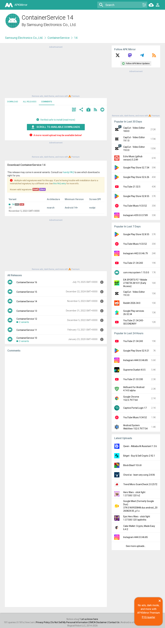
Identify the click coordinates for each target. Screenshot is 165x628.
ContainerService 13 (26, 311)
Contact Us (113, 622)
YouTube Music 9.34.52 (135, 417)
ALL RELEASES (29, 102)
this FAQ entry (59, 183)
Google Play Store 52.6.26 (136, 177)
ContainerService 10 (26, 338)
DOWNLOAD (12, 102)
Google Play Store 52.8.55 (136, 196)
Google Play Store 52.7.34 (136, 167)
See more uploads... (136, 546)
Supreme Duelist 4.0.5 (134, 369)
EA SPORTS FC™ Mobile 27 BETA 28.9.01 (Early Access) (135, 282)
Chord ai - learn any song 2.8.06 (139, 475)
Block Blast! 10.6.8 (132, 465)
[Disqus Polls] (55, 395)
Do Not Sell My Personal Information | (70, 622)
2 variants (24, 322)
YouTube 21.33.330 (133, 379)
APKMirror (21, 4)
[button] (74, 110)
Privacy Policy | (43, 622)
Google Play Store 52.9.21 (136, 350)
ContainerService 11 (26, 330)
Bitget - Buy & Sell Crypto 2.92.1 (139, 455)
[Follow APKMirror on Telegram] (142, 56)
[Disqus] (55, 479)
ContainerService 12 (26, 319)
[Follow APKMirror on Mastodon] (130, 56)
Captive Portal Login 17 (135, 408)
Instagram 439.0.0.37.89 (135, 215)
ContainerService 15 (26, 292)
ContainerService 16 (26, 282)
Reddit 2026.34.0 (131, 303)
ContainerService (59, 37)
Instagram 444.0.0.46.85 (135, 360)
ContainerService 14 (26, 301)
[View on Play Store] (88, 110)
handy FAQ (68, 172)
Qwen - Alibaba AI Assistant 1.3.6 (140, 446)
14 (13, 204)
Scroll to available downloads (58, 126)
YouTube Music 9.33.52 (135, 205)
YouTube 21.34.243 (133, 263)
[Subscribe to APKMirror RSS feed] (154, 56)
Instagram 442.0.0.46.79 (135, 253)
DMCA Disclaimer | (98, 622)
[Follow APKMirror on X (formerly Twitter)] (118, 56)
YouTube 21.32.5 (131, 186)
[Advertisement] (55, 71)
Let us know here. (89, 619)
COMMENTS (46, 102)
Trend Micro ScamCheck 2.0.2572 (140, 484)
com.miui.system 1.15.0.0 (136, 272)
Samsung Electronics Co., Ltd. (51, 24)
